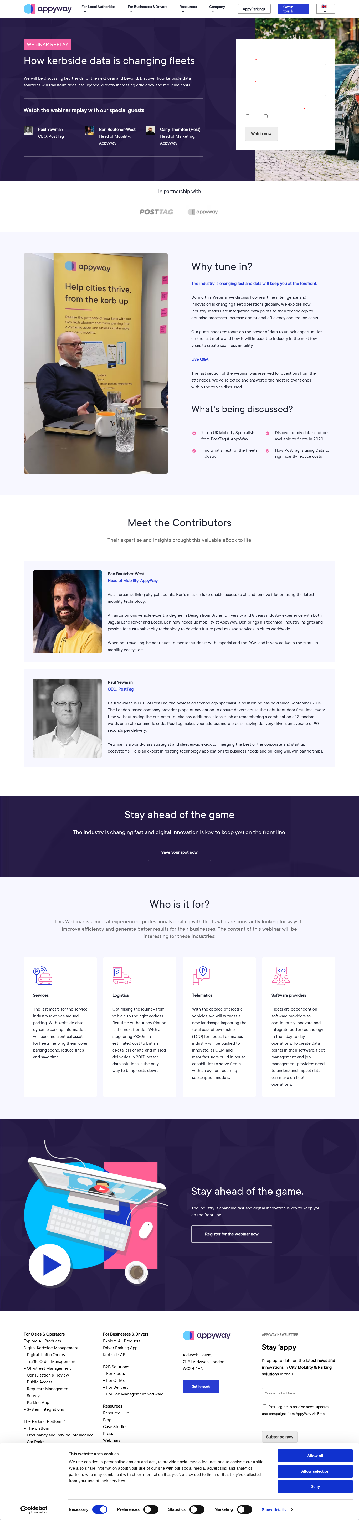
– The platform (37, 1428)
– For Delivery (116, 1387)
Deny (315, 1486)
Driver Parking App (120, 1348)
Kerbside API (114, 1354)
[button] (179, 852)
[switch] (150, 1509)
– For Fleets (114, 1373)
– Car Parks (34, 1442)
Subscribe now (279, 1437)
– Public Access (38, 1382)
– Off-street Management (47, 1368)
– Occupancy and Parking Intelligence (59, 1435)
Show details (274, 1509)
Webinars (111, 1440)
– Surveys (32, 1395)
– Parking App (36, 1402)
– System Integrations (44, 1409)
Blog (107, 1420)
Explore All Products (42, 1341)
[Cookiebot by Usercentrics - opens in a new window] (34, 1510)
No (272, 117)
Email (250, 82)
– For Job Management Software (133, 1394)
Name (251, 60)
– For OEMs (114, 1380)
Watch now (261, 133)
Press (108, 1433)
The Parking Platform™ (44, 1421)
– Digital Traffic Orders (44, 1354)
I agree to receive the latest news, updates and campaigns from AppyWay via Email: (282, 106)
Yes (255, 117)
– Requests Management (47, 1389)
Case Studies (115, 1426)
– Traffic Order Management (50, 1361)
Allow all (315, 1456)
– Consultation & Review (47, 1375)
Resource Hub (116, 1413)
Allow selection (315, 1471)
